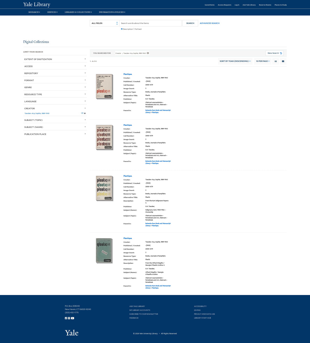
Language (30, 101)
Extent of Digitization (38, 59)
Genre (28, 87)
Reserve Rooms (265, 5)
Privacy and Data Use (204, 314)
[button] (190, 23)
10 (262, 61)
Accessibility (200, 306)
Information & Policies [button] (111, 12)
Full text (138, 29)
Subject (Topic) (33, 120)
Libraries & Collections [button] (77, 12)
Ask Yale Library (249, 5)
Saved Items (209, 5)
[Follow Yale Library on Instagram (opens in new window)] (69, 318)
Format (29, 80)
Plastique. (128, 74)
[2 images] (104, 85)
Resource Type (33, 94)
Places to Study (281, 5)
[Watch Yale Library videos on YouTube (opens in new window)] (72, 318)
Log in (237, 5)
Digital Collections (36, 42)
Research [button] (34, 12)
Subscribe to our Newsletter (143, 314)
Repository (31, 73)
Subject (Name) (33, 127)
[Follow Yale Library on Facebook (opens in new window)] (66, 318)
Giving (197, 310)
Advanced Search (210, 23)
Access (28, 66)
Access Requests (224, 5)
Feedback (134, 318)
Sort (234, 61)
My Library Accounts (139, 310)
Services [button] (51, 12)
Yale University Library (43, 5)
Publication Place (35, 134)
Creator (29, 108)
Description (128, 29)
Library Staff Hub (202, 318)
